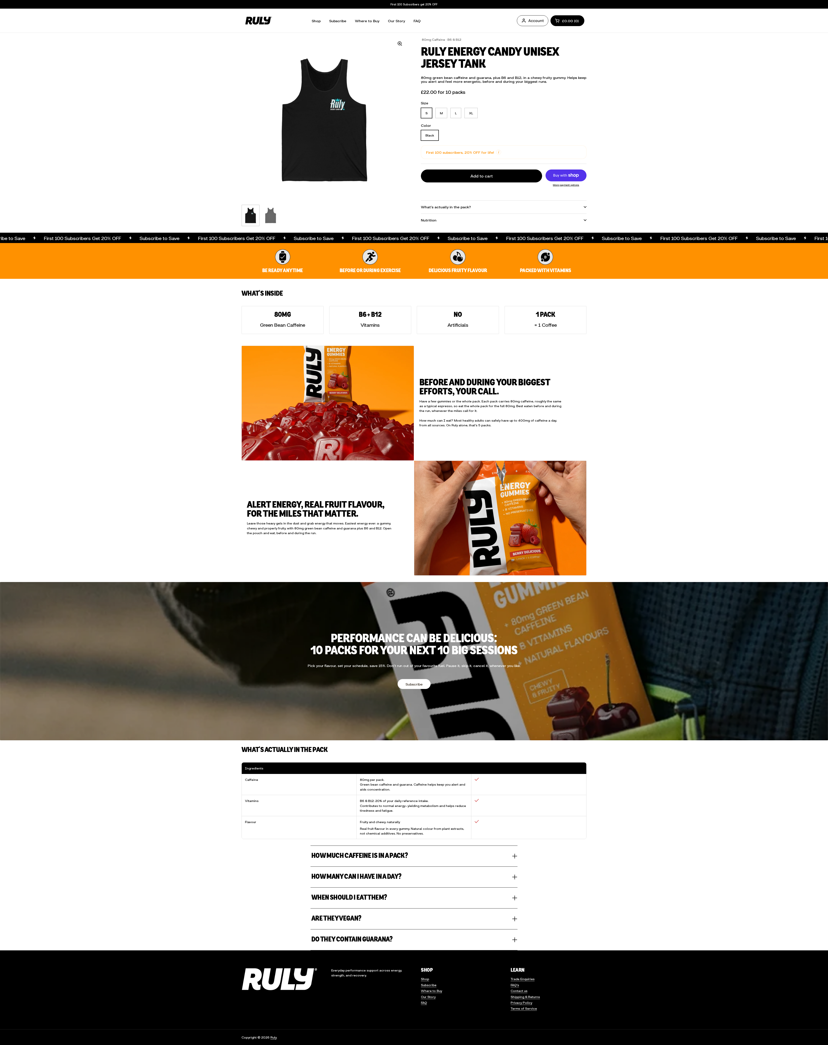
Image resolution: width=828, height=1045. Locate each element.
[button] (567, 20)
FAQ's (515, 985)
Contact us (519, 991)
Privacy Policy (521, 1002)
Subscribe (414, 684)
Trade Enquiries (523, 979)
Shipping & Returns (525, 997)
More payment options (566, 184)
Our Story (428, 997)
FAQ (424, 1002)
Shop (425, 979)
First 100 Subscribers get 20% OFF (414, 4)
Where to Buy (431, 991)
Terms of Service (524, 1008)
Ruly (273, 1037)
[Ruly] (258, 20)
